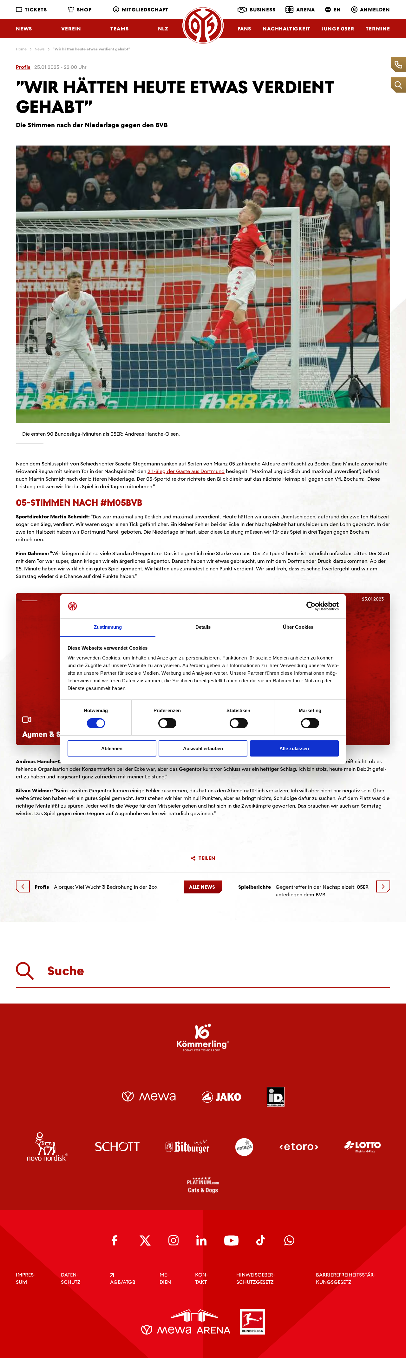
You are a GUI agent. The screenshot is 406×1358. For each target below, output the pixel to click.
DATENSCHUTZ (71, 1278)
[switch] (167, 723)
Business (262, 9)
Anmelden (375, 9)
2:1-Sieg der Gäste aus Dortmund (186, 471)
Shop (84, 9)
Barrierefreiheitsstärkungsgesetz (346, 1278)
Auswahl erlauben (203, 748)
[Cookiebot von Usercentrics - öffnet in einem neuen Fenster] (311, 606)
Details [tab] (203, 627)
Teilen (207, 858)
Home (21, 49)
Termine (378, 28)
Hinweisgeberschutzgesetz (255, 1278)
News (24, 28)
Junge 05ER (338, 28)
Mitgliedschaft (145, 9)
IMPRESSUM (26, 1278)
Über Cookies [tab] (298, 627)
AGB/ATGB (122, 1282)
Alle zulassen (294, 748)
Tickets (36, 9)
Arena (305, 9)
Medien (165, 1278)
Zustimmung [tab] (108, 627)
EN (337, 9)
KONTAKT (201, 1278)
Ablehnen (111, 748)
